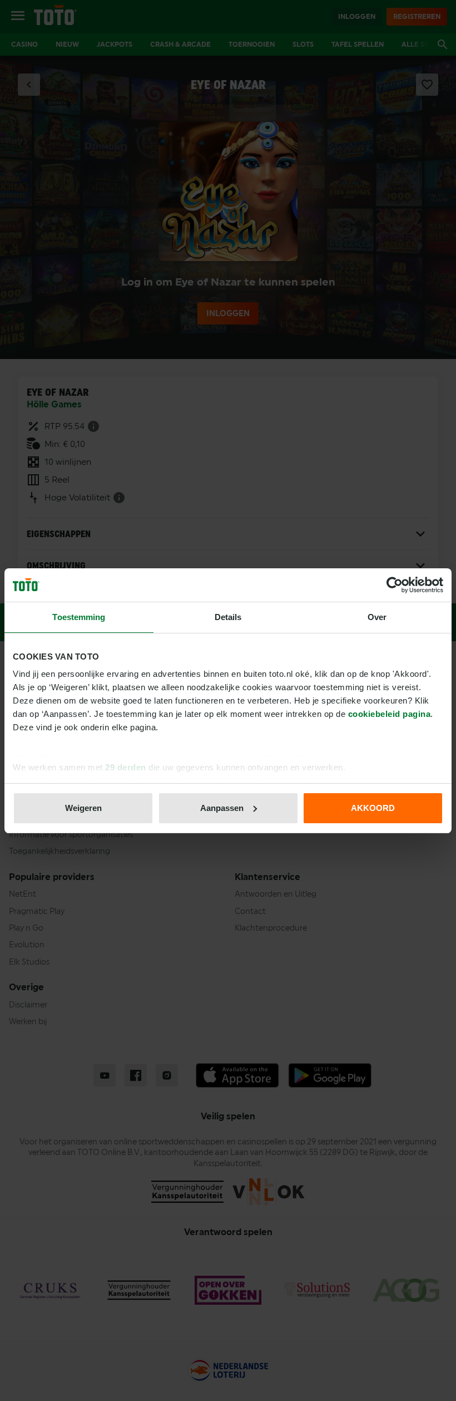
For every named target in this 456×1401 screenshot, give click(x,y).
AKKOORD (373, 808)
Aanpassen (222, 808)
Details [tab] (228, 617)
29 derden (125, 767)
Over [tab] (377, 617)
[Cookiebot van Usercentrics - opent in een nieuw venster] (394, 585)
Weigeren (83, 808)
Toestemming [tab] (78, 617)
